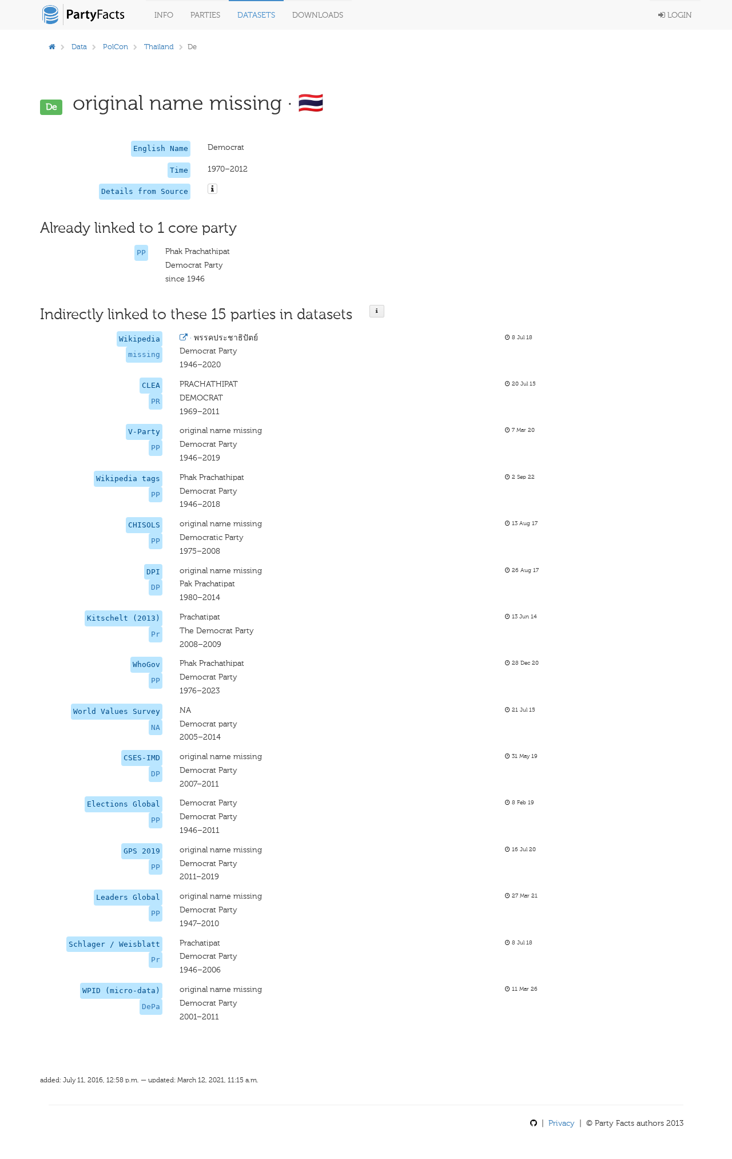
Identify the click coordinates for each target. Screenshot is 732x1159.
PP (141, 252)
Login (678, 15)
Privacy (561, 1123)
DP (155, 587)
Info (163, 15)
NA (155, 727)
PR (155, 401)
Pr (155, 634)
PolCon (115, 46)
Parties (205, 15)
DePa (151, 1006)
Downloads (317, 15)
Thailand (159, 46)
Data (79, 46)
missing (144, 354)
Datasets (256, 15)
